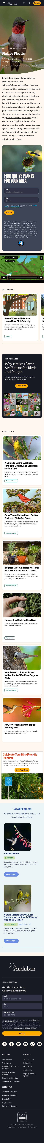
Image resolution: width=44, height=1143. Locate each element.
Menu (4, 3)
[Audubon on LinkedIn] (25, 1044)
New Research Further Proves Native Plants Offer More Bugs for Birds (22, 670)
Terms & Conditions (30, 1028)
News (8, 336)
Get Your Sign (22, 770)
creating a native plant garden (26, 114)
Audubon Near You (9, 1092)
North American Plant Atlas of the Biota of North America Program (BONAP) (20, 236)
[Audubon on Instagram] (4, 1044)
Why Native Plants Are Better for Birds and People (22, 386)
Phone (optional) (9, 1012)
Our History (6, 1063)
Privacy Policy (22, 1127)
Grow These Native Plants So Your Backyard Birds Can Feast (22, 513)
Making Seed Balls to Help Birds (22, 617)
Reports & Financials (10, 1078)
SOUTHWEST (11, 924)
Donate (37, 3)
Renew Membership (9, 1106)
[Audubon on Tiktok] (32, 1044)
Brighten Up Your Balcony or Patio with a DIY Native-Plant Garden (22, 565)
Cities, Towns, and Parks (14, 48)
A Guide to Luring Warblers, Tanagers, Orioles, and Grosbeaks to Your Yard (22, 460)
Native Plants (11, 359)
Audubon (11, 3)
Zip (7, 198)
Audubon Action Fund (10, 1082)
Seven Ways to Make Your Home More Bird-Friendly (20, 317)
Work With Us (28, 1059)
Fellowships (27, 1063)
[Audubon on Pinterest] (39, 1044)
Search (29, 3)
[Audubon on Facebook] (11, 1044)
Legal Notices (11, 1127)
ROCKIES (10, 858)
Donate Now (7, 1099)
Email (7, 189)
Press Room (27, 1067)
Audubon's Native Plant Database (22, 85)
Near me (24, 3)
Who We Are (7, 1059)
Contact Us (27, 1070)
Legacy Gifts (7, 1103)
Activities (9, 638)
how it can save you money (18, 117)
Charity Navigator (22, 1116)
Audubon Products (9, 1095)
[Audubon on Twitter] (18, 1044)
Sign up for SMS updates (29, 1075)
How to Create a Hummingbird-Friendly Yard (22, 719)
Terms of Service (14, 206)
